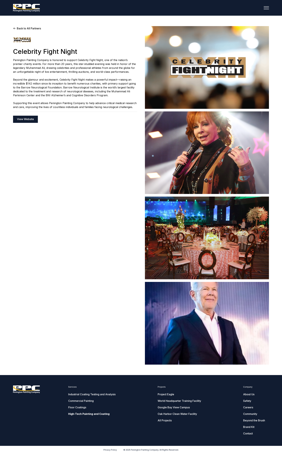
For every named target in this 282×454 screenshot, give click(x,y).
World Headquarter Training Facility (179, 400)
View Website (25, 119)
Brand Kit (248, 427)
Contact (248, 433)
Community (250, 414)
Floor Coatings (77, 407)
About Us (248, 394)
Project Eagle (166, 394)
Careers (248, 407)
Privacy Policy (110, 450)
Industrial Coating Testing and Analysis (92, 394)
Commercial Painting (81, 400)
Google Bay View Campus (174, 407)
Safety (247, 400)
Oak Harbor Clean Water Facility (177, 414)
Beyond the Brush (254, 420)
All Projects (165, 420)
